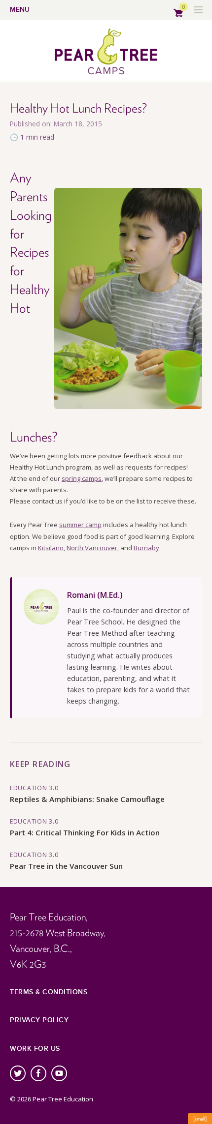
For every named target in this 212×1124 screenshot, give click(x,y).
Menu (20, 9)
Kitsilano (51, 547)
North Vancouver (92, 547)
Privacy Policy (39, 1020)
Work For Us (35, 1048)
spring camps (82, 478)
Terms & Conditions (48, 992)
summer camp (80, 524)
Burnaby (146, 547)
